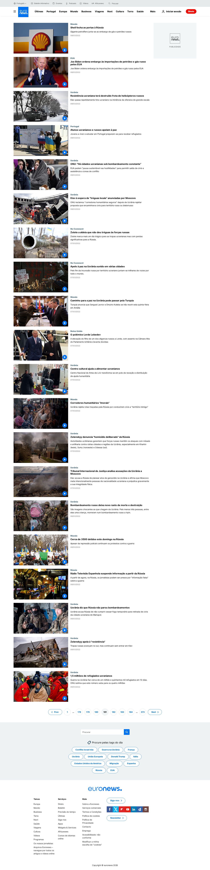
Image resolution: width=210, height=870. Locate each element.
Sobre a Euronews (90, 804)
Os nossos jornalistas (43, 843)
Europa (63, 11)
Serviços (62, 799)
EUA (72, 58)
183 (122, 712)
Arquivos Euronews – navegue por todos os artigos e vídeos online (44, 850)
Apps (60, 823)
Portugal (51, 11)
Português (20, 3)
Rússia (73, 570)
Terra (130, 11)
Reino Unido (76, 331)
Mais (84, 799)
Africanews (63, 831)
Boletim (61, 808)
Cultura (120, 11)
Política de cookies (91, 815)
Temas (37, 799)
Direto (191, 11)
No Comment (77, 229)
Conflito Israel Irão (84, 749)
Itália (135, 756)
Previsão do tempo (67, 812)
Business (86, 11)
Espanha (131, 763)
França (131, 749)
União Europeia (95, 756)
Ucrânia (74, 92)
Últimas (39, 11)
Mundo (74, 11)
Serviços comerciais (91, 808)
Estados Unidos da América (87, 763)
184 (131, 712)
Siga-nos (62, 819)
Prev (56, 712)
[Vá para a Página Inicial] (23, 12)
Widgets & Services (67, 827)
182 (113, 712)
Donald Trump (118, 756)
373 (143, 712)
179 (88, 712)
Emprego (86, 830)
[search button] (109, 3)
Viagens (99, 11)
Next (109, 11)
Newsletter (115, 818)
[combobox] (124, 3)
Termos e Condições (91, 812)
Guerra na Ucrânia (111, 749)
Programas (39, 839)
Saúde (140, 11)
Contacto (86, 826)
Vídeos (37, 835)
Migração (114, 763)
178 (79, 712)
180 (96, 712)
